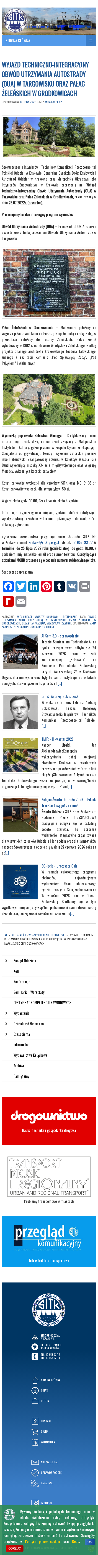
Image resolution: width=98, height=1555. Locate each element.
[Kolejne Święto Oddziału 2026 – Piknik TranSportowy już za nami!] (20, 832)
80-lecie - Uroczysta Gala (59, 866)
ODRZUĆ (14, 1548)
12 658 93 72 (82, 542)
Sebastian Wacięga (33, 623)
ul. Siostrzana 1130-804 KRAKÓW (51, 1346)
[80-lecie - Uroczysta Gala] (20, 899)
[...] (60, 683)
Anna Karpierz (53, 102)
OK (90, 1542)
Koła (16, 971)
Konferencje (21, 981)
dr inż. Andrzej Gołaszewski (60, 696)
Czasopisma (21, 1034)
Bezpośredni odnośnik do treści (34, 627)
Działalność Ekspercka (28, 1023)
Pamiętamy (21, 1076)
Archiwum (20, 1065)
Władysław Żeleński (59, 623)
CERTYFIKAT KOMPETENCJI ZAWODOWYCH (42, 1002)
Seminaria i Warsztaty (28, 992)
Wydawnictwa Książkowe (30, 1055)
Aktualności (24, 617)
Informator (21, 1044)
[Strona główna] (6, 935)
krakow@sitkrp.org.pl (44, 542)
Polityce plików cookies (43, 1541)
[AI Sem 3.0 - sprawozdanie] (20, 668)
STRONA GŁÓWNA (17, 40)
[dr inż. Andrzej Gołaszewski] (20, 729)
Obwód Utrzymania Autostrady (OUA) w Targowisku (49, 618)
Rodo (75, 1541)
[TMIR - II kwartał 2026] (20, 772)
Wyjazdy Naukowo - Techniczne (56, 617)
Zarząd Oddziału (24, 960)
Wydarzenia (21, 1013)
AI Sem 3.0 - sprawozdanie (60, 636)
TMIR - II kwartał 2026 (57, 739)
